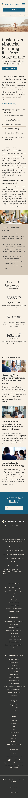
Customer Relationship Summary (15, 762)
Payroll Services (14, 671)
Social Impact (14, 648)
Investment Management (14, 594)
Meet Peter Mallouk (14, 732)
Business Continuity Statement (14, 757)
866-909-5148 (19, 550)
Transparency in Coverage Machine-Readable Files (14, 766)
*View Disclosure (14, 579)
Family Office (14, 617)
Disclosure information (13, 288)
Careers (14, 726)
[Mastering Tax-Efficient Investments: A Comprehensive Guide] (14, 373)
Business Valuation (14, 642)
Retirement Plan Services (14, 692)
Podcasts (14, 710)
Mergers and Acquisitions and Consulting (14, 686)
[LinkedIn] (17, 526)
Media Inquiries (14, 738)
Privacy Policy (14, 788)
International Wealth (14, 566)
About (14, 716)
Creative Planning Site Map (14, 744)
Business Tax (14, 665)
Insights (14, 701)
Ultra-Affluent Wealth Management (14, 588)
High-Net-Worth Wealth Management (14, 591)
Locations (14, 723)
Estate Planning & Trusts (14, 600)
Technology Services (14, 677)
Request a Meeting (14, 547)
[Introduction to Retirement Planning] (14, 460)
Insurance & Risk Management (14, 608)
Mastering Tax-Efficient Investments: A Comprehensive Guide (13, 379)
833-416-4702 (19, 558)
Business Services (14, 659)
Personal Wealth (14, 584)
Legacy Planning (14, 624)
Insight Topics (14, 705)
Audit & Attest (14, 662)
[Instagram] (13, 526)
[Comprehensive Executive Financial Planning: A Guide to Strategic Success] (14, 419)
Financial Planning (14, 602)
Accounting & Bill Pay (14, 668)
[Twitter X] (9, 526)
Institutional (14, 695)
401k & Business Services (14, 655)
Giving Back (14, 735)
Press (14, 729)
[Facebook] (6, 526)
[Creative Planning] (11, 4)
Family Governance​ (14, 636)
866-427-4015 (22, 554)
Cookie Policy (14, 792)
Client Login (14, 562)
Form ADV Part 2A (15, 760)
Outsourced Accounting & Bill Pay (14, 645)
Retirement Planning (14, 605)
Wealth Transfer (14, 633)
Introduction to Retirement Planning (13, 464)
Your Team (14, 720)
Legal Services (14, 674)
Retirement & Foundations (14, 689)
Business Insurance (14, 680)
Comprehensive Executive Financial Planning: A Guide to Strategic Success (12, 425)
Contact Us (14, 741)
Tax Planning (14, 597)
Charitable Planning (14, 627)
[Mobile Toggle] (23, 4)
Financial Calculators (14, 708)
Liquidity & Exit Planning (14, 639)
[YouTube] (21, 526)
